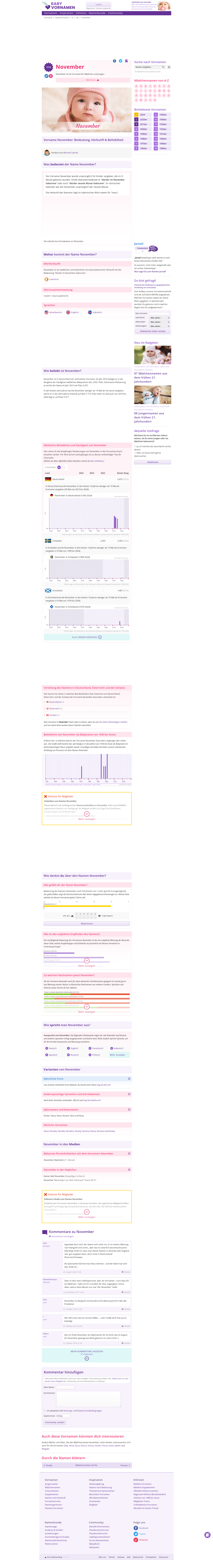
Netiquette (94, 1547)
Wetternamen (51, 1543)
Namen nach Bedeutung (100, 1487)
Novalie (61, 1131)
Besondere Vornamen (99, 1494)
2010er (143, 124)
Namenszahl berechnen (56, 1540)
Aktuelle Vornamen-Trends (146, 1508)
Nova (46, 1131)
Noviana (100, 1131)
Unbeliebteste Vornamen (145, 1504)
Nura (77, 1445)
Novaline (70, 1131)
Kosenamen (94, 1501)
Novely (78, 1131)
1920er (163, 129)
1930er (163, 124)
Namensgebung (96, 1484)
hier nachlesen (97, 461)
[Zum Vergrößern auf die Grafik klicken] (87, 769)
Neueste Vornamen (54, 1508)
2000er (143, 129)
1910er (163, 133)
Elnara (84, 1445)
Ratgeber (93, 1504)
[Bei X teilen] (120, 61)
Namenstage (51, 1526)
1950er (163, 114)
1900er (163, 138)
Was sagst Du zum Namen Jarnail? (150, 271)
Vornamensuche (52, 1501)
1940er (163, 119)
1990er (143, 133)
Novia (93, 1131)
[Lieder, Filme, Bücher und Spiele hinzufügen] (129, 1170)
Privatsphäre (151, 1557)
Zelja (66, 1445)
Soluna (91, 1445)
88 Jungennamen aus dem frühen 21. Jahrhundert (149, 417)
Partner (112, 1557)
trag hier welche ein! (92, 1100)
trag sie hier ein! (104, 1084)
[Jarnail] (146, 253)
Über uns (102, 1557)
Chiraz (104, 1445)
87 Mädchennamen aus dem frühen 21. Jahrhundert (150, 377)
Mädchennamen (52, 1487)
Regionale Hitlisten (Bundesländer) (150, 1494)
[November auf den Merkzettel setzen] (126, 61)
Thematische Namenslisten (102, 1491)
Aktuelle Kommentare (99, 1526)
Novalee (53, 1131)
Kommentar (49, 1393)
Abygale (45, 1448)
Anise (71, 1445)
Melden (127, 1272)
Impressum (163, 1557)
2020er (143, 119)
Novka (112, 1131)
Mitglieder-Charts (142, 1501)
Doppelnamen (51, 1494)
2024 (142, 114)
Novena (85, 1131)
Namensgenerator (53, 1504)
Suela (111, 1445)
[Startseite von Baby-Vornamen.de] (58, 9)
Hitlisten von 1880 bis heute (146, 1497)
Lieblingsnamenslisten (99, 1537)
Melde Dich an (118, 1378)
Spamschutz (49, 1415)
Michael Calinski (70, 152)
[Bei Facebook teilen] (114, 61)
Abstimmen (87, 923)
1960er (143, 148)
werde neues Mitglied (54, 1381)
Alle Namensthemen (98, 1497)
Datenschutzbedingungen (90, 1410)
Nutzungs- (68, 1410)
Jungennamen (51, 1484)
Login (99, 4)
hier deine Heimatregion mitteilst (113, 722)
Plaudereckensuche (98, 1533)
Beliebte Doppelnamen (144, 1487)
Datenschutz (138, 1557)
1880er (163, 148)
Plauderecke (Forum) (99, 1530)
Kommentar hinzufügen (63, 1236)
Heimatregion (141, 326)
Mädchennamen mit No (86, 1465)
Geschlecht (140, 317)
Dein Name (49, 1387)
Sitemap (120, 1557)
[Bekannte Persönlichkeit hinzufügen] (129, 1154)
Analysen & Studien (54, 1530)
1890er (163, 143)
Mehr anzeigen (117, 1054)
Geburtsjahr (140, 322)
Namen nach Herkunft (55, 1497)
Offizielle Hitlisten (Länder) (146, 1491)
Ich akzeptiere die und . (74, 1410)
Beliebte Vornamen (142, 1484)
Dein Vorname (141, 313)
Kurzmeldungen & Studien (57, 1537)
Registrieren (91, 8)
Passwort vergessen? (103, 8)
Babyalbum (94, 1543)
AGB (128, 1557)
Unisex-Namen (52, 1491)
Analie (98, 1445)
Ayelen (118, 1445)
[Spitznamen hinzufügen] (129, 1110)
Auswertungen (52, 1533)
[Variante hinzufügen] (129, 1094)
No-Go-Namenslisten (99, 1540)
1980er (143, 138)
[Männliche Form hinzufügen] (129, 1079)
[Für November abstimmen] (98, 80)
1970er (143, 143)
